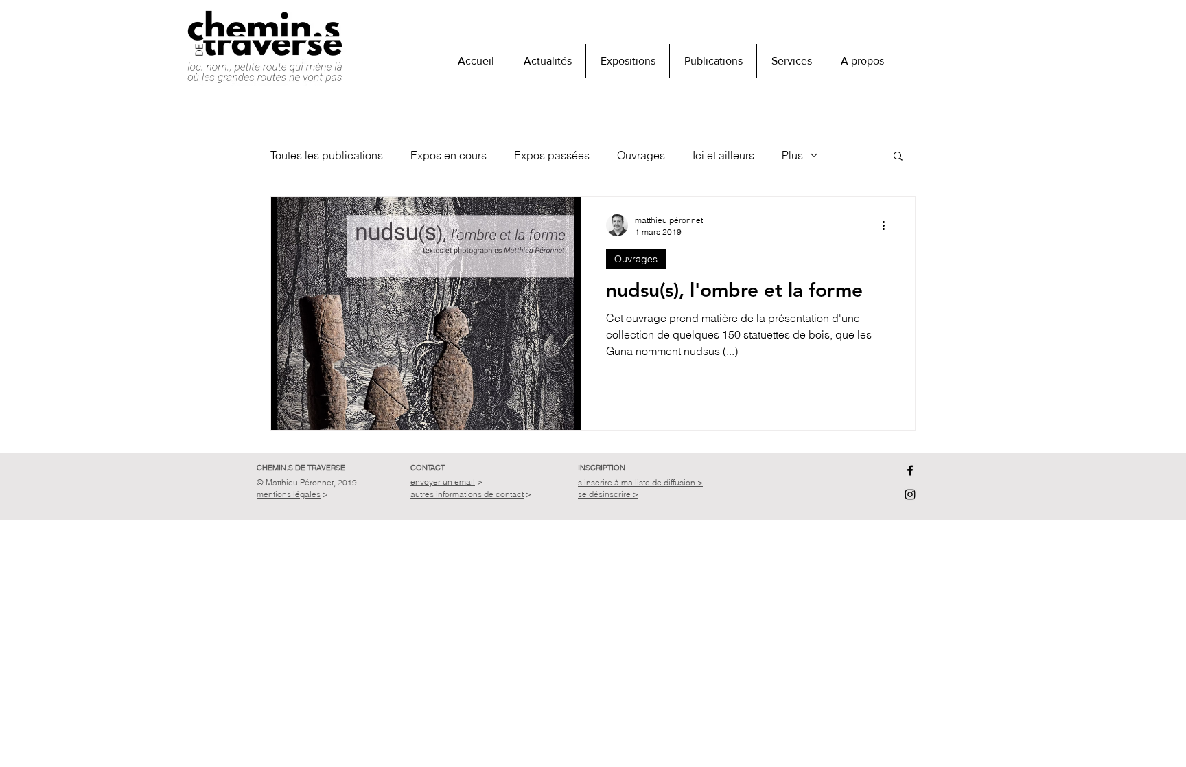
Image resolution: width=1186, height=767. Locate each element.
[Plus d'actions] (888, 225)
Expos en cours (448, 155)
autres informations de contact (467, 494)
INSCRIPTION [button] (601, 467)
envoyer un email (442, 482)
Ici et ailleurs (723, 155)
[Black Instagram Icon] (910, 494)
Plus (792, 155)
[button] (862, 61)
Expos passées (552, 155)
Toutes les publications (326, 155)
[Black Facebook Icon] (910, 470)
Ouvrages (641, 155)
